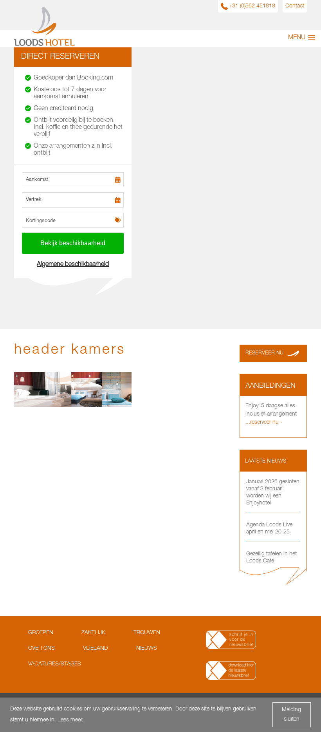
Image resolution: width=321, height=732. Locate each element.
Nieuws (146, 648)
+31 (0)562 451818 (252, 6)
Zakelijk (93, 633)
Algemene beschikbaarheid (73, 265)
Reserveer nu (264, 353)
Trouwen (146, 633)
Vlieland (95, 648)
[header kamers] (73, 406)
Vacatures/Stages (54, 664)
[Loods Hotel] (44, 45)
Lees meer (70, 720)
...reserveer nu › (263, 422)
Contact (294, 6)
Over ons (41, 648)
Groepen (40, 633)
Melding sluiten (291, 714)
